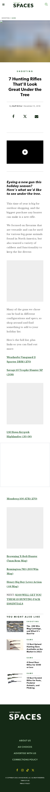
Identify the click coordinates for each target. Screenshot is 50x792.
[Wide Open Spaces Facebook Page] (17, 770)
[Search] (46, 4)
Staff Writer (17, 106)
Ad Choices (25, 747)
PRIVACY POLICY (25, 783)
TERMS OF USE (25, 781)
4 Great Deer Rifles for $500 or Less (34, 664)
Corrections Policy (25, 759)
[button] (3, 4)
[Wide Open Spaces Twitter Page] (33, 770)
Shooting (6, 18)
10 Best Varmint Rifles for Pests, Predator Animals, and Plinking (34, 683)
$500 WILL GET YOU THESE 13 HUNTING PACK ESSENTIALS (24, 599)
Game (30, 640)
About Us (25, 740)
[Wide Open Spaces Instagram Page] (22, 770)
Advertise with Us (25, 753)
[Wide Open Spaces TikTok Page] (27, 770)
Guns (14, 18)
